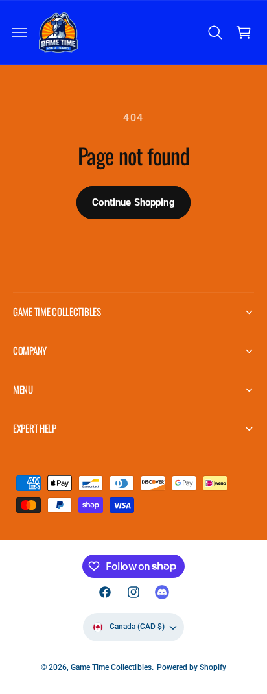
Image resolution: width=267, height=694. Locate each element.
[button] (19, 32)
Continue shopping (133, 202)
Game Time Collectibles (111, 667)
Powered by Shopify (191, 667)
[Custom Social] (162, 592)
